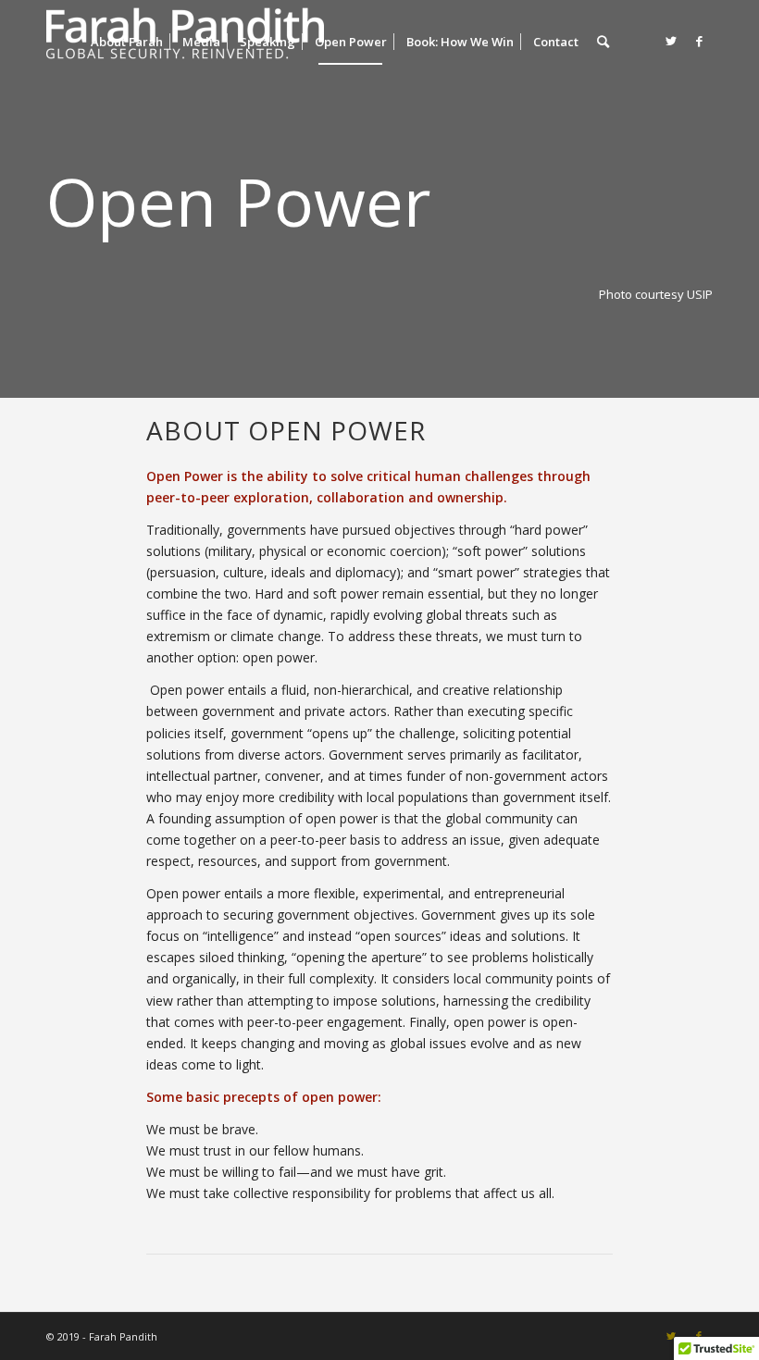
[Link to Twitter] (671, 41)
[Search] (603, 41)
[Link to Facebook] (699, 41)
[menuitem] (126, 41)
